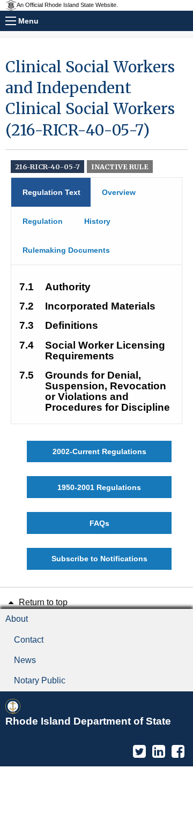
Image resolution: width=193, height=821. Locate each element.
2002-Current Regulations (99, 451)
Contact (28, 639)
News (25, 660)
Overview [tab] (119, 192)
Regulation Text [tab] (51, 192)
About (16, 618)
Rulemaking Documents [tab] (66, 250)
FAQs (99, 523)
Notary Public (39, 680)
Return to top (42, 602)
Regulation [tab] (43, 221)
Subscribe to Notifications (99, 558)
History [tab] (97, 221)
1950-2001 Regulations (99, 487)
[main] (96, 313)
